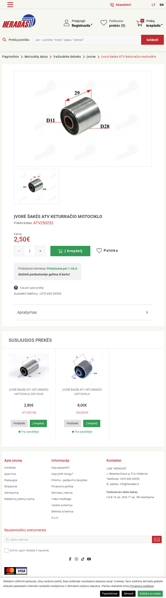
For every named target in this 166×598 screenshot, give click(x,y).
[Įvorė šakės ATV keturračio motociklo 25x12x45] (28, 368)
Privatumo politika (62, 486)
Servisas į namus (62, 492)
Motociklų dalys (36, 56)
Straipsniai (10, 486)
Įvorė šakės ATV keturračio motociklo (128, 56)
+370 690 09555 (50, 293)
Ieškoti (152, 40)
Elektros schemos (62, 511)
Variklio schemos (62, 505)
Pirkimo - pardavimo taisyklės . (70, 480)
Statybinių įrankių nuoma (19, 499)
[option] (29, 395)
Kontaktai (10, 467)
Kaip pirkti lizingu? (62, 474)
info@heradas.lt (129, 484)
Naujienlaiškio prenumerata (25, 530)
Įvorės (91, 56)
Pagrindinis (10, 56)
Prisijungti (78, 21)
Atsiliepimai (11, 492)
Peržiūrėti (19, 423)
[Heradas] (18, 21)
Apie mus (10, 474)
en (162, 4)
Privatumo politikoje (142, 586)
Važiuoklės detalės (67, 56)
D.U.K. (55, 517)
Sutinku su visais (150, 593)
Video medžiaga (61, 499)
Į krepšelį (74, 251)
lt (153, 4)
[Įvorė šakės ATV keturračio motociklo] (83, 119)
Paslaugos (10, 480)
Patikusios (117, 23)
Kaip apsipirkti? (60, 467)
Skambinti (123, 4)
